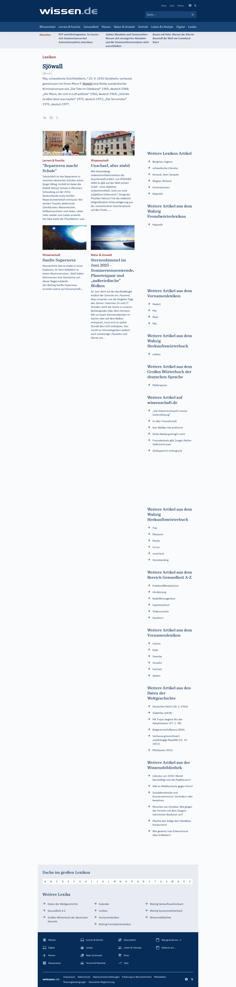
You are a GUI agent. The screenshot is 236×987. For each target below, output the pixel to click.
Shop (163, 5)
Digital (180, 27)
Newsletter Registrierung (101, 982)
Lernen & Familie (69, 27)
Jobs (172, 5)
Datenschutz (84, 976)
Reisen (106, 27)
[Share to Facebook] (51, 117)
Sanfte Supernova (66, 285)
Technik (143, 27)
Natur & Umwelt (124, 27)
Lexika (192, 27)
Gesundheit (91, 27)
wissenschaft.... (74, 288)
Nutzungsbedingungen (74, 982)
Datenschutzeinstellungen (106, 976)
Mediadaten (160, 976)
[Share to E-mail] (44, 117)
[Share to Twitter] (57, 117)
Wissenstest (47, 27)
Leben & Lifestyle (162, 27)
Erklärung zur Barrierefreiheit (137, 976)
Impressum (69, 976)
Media (181, 5)
